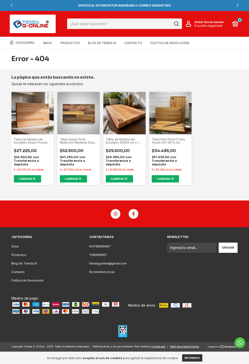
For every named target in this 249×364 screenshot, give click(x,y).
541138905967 (100, 246)
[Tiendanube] (222, 347)
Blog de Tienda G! (102, 43)
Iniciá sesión (214, 22)
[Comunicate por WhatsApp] (239, 342)
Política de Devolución (169, 43)
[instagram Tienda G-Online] (115, 214)
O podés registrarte (208, 25)
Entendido (192, 357)
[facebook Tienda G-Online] (133, 214)
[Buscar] (176, 23)
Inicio (47, 43)
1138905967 (98, 255)
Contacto (133, 43)
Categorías (25, 43)
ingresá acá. (158, 346)
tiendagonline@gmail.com (108, 263)
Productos (70, 43)
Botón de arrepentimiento (184, 346)
